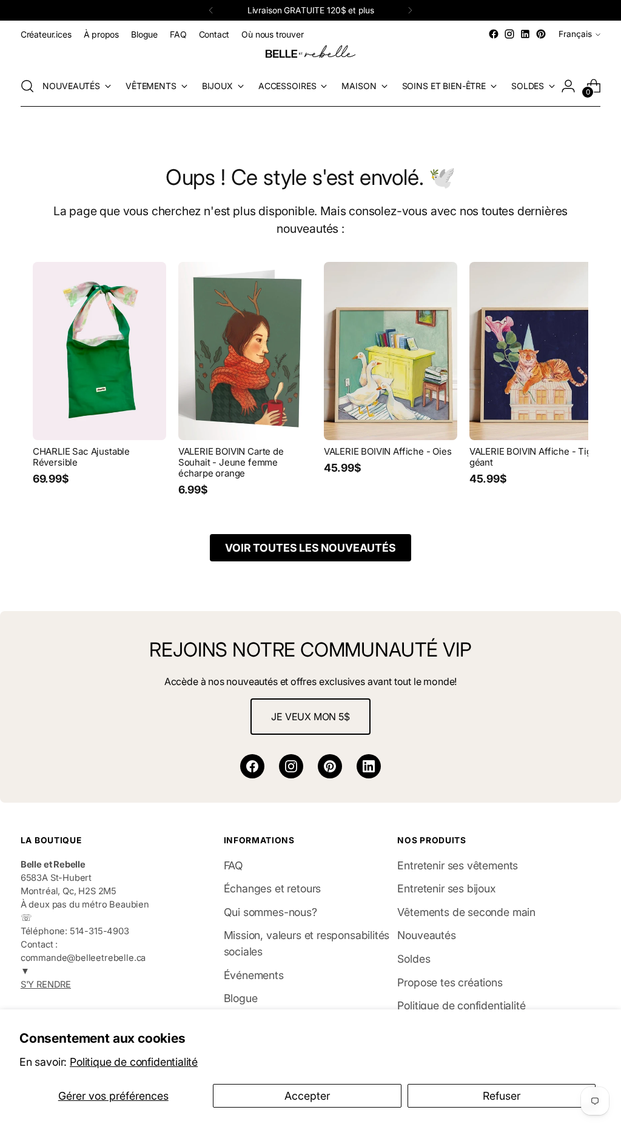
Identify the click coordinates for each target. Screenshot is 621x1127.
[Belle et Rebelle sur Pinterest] (540, 33)
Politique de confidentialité (134, 1061)
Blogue (241, 998)
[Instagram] (291, 766)
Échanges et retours (272, 888)
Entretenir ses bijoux (446, 888)
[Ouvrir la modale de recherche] (27, 86)
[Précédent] (211, 10)
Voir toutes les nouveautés (310, 547)
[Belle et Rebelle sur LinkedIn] (525, 33)
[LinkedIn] (369, 766)
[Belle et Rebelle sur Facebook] (493, 33)
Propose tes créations (449, 982)
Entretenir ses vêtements (457, 865)
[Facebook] (252, 766)
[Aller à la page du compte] (568, 86)
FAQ (233, 865)
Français (575, 34)
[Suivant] (410, 10)
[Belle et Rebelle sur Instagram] (509, 33)
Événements (254, 975)
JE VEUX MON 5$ (310, 717)
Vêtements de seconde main (466, 912)
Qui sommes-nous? (270, 912)
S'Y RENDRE (46, 984)
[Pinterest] (330, 766)
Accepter (307, 1095)
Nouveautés (426, 935)
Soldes (413, 958)
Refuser (501, 1095)
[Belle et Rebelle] (310, 53)
